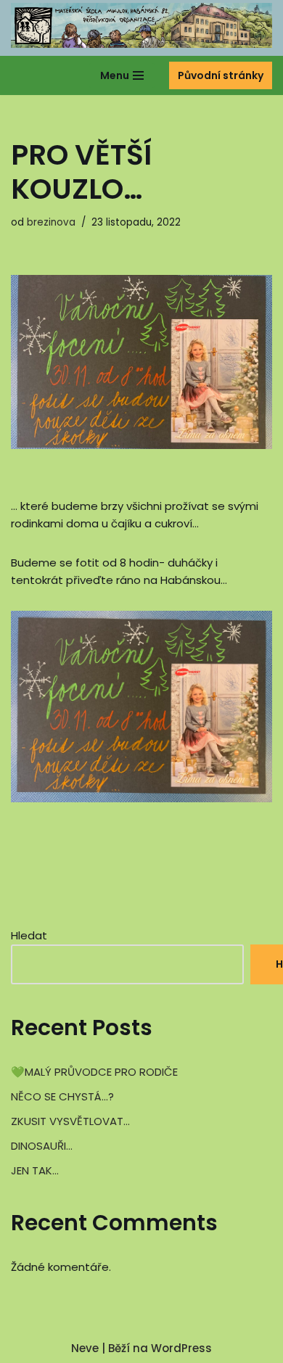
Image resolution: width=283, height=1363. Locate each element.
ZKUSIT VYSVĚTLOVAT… (70, 1121)
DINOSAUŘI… (42, 1145)
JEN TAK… (35, 1170)
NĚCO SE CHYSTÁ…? (62, 1096)
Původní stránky (220, 75)
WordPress (181, 1348)
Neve (85, 1348)
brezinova (51, 222)
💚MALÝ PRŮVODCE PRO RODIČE (94, 1071)
